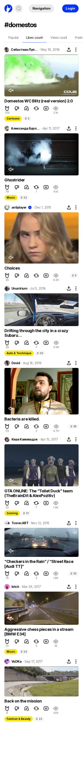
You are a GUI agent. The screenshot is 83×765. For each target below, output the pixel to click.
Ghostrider (14, 180)
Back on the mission (23, 701)
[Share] (68, 49)
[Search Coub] (19, 8)
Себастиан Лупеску (24, 49)
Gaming (12, 513)
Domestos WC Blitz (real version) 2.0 (38, 101)
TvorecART (20, 523)
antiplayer (19, 207)
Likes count (34, 37)
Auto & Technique (19, 353)
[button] (7, 108)
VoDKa (16, 661)
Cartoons (13, 118)
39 (73, 426)
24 (24, 651)
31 (26, 513)
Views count (58, 37)
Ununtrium (19, 288)
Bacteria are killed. (22, 419)
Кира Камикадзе (24, 439)
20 (40, 353)
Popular (13, 37)
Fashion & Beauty (19, 718)
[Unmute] (11, 90)
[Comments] (26, 108)
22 (24, 197)
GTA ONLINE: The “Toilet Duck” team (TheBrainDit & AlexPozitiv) (38, 493)
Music (11, 197)
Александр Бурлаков (25, 128)
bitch (15, 586)
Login (70, 8)
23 (39, 719)
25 (73, 573)
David (16, 363)
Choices (12, 268)
